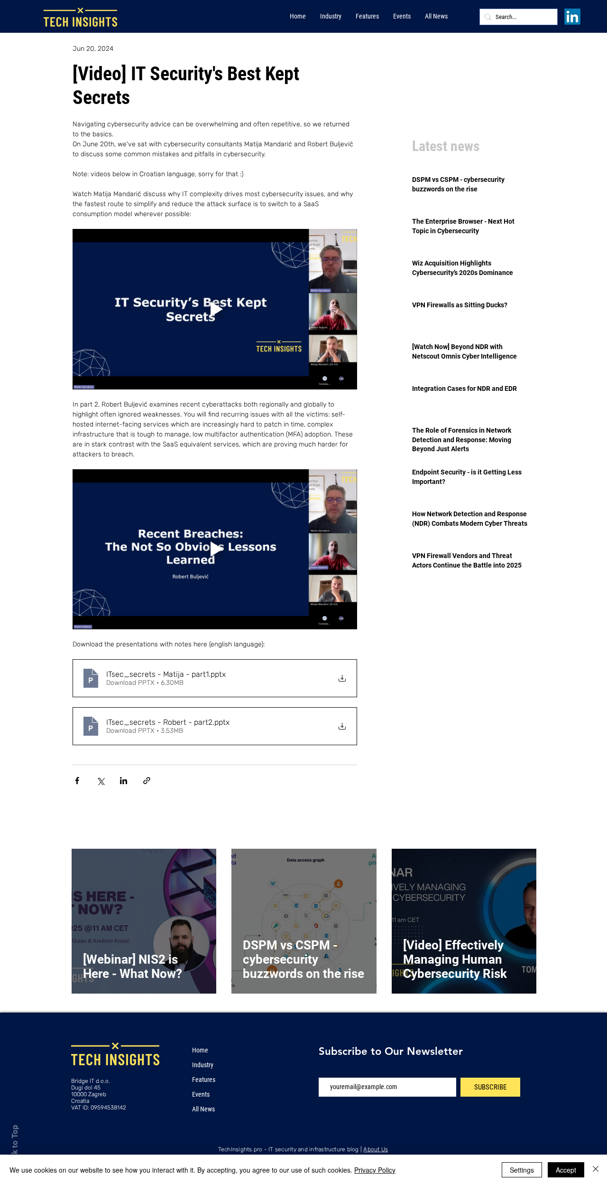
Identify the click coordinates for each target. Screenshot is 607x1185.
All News (203, 1109)
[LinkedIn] (572, 17)
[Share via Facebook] (77, 780)
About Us (375, 1149)
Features (203, 1079)
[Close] (595, 1169)
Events (201, 1094)
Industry (202, 1065)
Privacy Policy (374, 1170)
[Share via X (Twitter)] (100, 780)
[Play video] (215, 309)
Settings (522, 1170)
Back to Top (14, 1146)
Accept (566, 1170)
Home (200, 1050)
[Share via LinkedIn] (123, 780)
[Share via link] (146, 780)
